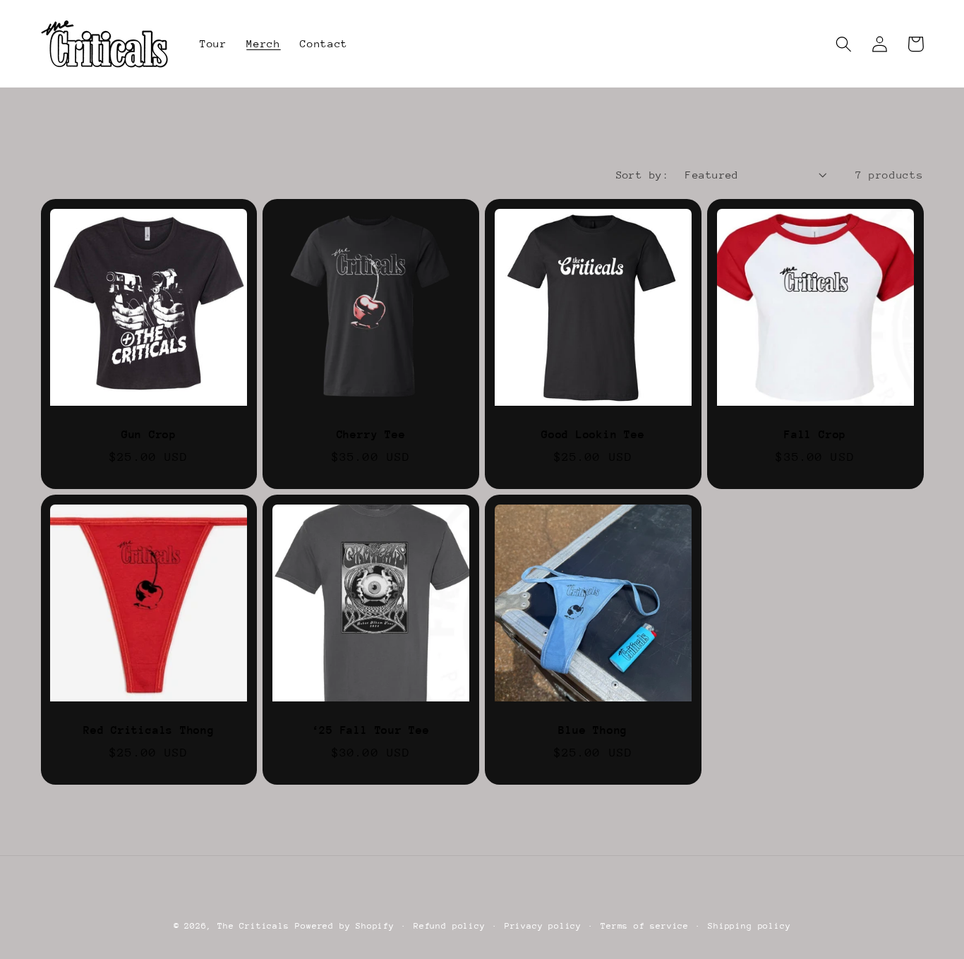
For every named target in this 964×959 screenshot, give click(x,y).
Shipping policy (749, 926)
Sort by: (643, 175)
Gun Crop (148, 434)
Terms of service (645, 926)
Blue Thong (592, 730)
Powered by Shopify (344, 926)
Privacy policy (543, 926)
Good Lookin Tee (593, 434)
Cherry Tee (371, 434)
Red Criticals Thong (149, 730)
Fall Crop (815, 434)
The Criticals (253, 926)
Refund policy (449, 926)
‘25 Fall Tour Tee (370, 730)
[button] (844, 44)
